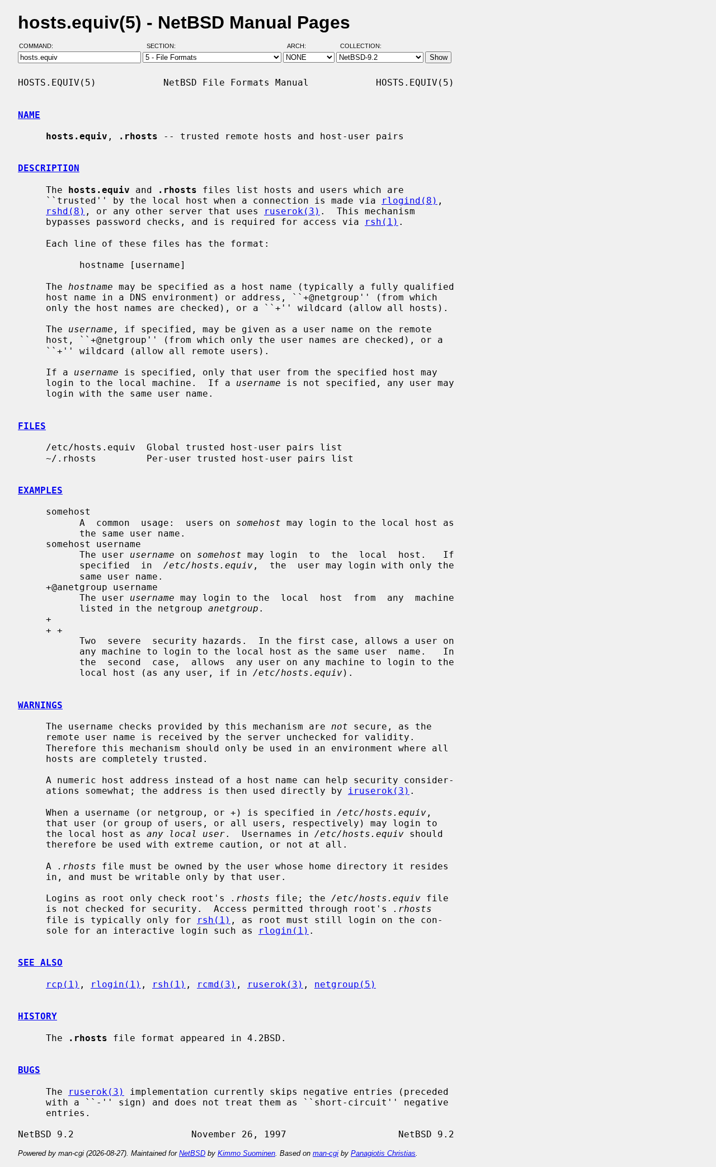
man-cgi (325, 1153)
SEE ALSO (40, 962)
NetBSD (192, 1153)
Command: (39, 46)
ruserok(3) (292, 211)
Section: (164, 46)
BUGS (29, 1070)
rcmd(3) (216, 984)
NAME (29, 115)
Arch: (301, 46)
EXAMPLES (40, 490)
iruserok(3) (378, 790)
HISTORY (37, 1016)
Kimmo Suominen (246, 1153)
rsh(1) (381, 222)
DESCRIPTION (48, 168)
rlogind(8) (409, 200)
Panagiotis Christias (383, 1153)
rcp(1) (62, 984)
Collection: (360, 46)
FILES (32, 426)
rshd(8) (65, 211)
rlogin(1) (283, 930)
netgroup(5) (345, 984)
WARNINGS (40, 705)
